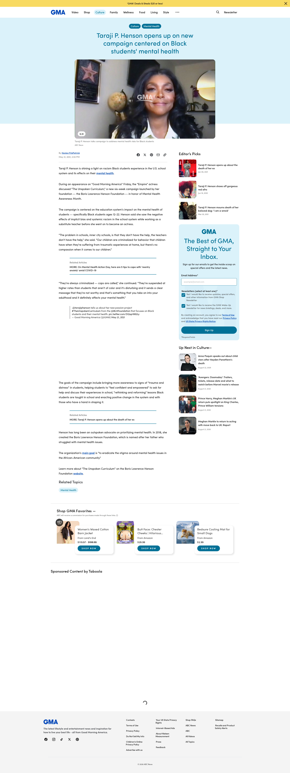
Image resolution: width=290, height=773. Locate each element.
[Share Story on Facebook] (138, 154)
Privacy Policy (230, 318)
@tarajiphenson (81, 307)
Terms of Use (228, 314)
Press (158, 741)
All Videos (190, 736)
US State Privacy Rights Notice (201, 321)
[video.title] (145, 99)
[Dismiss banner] (286, 3)
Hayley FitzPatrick (71, 152)
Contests (130, 719)
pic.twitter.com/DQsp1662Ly (124, 314)
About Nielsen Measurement (162, 735)
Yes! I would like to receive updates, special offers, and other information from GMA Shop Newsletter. (210, 297)
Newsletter (230, 12)
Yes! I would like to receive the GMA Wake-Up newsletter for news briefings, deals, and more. (209, 307)
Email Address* (189, 275)
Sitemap (219, 719)
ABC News (191, 725)
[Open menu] (177, 12)
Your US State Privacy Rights (166, 721)
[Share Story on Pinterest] (151, 154)
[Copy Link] (164, 154)
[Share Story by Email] (158, 154)
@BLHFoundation (120, 310)
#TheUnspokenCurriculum (86, 310)
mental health (105, 173)
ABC (188, 730)
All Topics (190, 741)
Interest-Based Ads (165, 728)
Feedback (160, 747)
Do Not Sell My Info (135, 736)
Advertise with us (134, 749)
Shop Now (89, 548)
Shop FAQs (191, 719)
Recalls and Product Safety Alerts (225, 727)
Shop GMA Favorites (74, 510)
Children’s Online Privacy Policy (134, 743)
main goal (88, 453)
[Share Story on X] (144, 154)
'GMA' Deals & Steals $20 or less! (145, 3)
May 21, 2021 (118, 317)
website (78, 473)
